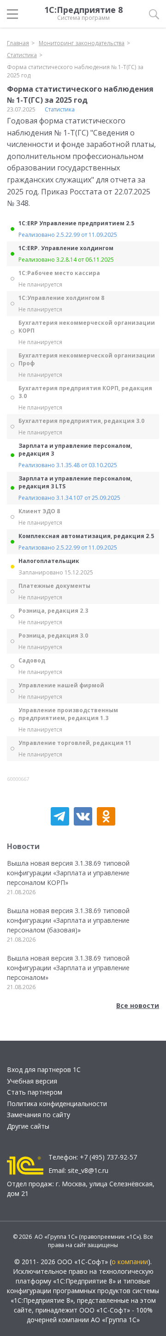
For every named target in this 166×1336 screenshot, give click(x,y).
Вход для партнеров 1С (44, 1069)
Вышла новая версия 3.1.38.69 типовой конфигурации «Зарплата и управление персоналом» (68, 968)
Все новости (137, 1005)
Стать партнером (34, 1092)
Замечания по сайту (38, 1114)
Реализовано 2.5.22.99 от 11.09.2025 (67, 235)
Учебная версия (32, 1081)
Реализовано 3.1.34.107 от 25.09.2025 (69, 498)
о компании (130, 1261)
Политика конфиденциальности (57, 1103)
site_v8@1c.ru (88, 1170)
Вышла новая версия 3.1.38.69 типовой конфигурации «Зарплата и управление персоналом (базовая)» (68, 920)
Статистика (60, 109)
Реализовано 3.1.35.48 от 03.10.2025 (67, 465)
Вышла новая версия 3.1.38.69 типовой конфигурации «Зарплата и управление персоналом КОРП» (68, 873)
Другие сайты (28, 1126)
